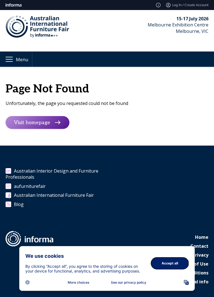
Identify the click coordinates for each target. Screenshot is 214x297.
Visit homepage (32, 123)
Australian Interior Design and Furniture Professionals (52, 174)
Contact (199, 246)
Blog (19, 204)
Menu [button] (22, 60)
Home (201, 237)
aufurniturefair (30, 186)
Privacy (200, 255)
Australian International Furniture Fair (54, 195)
